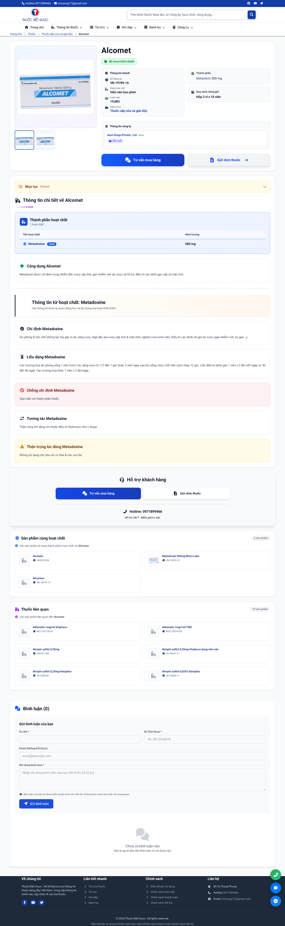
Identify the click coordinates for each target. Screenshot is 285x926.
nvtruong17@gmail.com (235, 898)
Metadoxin (203, 78)
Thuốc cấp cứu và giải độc (57, 34)
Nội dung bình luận (31, 765)
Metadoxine (41, 244)
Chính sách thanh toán (164, 897)
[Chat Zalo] (275, 887)
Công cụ (184, 27)
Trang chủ (37, 27)
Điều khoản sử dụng (163, 886)
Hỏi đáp (127, 27)
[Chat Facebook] (275, 901)
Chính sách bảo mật (163, 891)
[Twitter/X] (262, 3)
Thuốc (31, 34)
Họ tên (24, 731)
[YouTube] (255, 3)
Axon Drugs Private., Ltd (125, 135)
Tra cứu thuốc (97, 886)
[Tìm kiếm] (252, 14)
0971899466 (231, 892)
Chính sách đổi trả (161, 902)
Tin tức (100, 27)
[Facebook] (249, 3)
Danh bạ (155, 27)
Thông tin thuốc (67, 27)
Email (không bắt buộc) (33, 748)
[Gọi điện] (275, 874)
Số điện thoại (153, 731)
